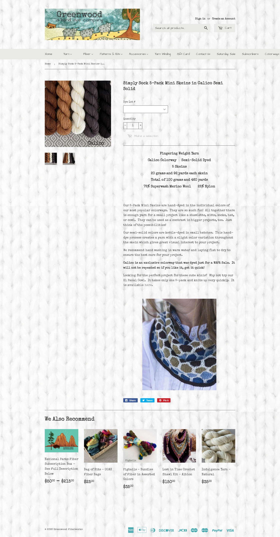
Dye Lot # (129, 102)
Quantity (129, 119)
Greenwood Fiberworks (68, 529)
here (148, 285)
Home (48, 64)
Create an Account (223, 19)
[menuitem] (48, 54)
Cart (227, 28)
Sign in (200, 19)
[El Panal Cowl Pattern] (179, 389)
